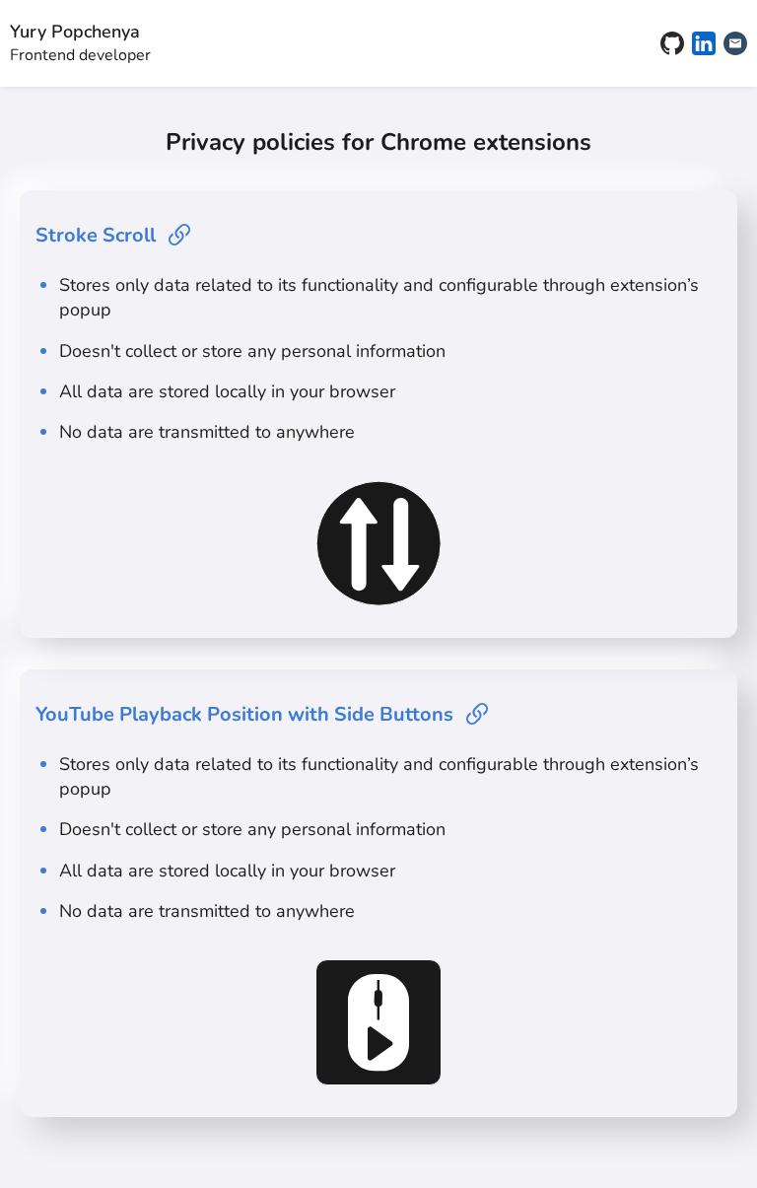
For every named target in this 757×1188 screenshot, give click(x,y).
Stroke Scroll (95, 235)
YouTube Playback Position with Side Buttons (244, 714)
